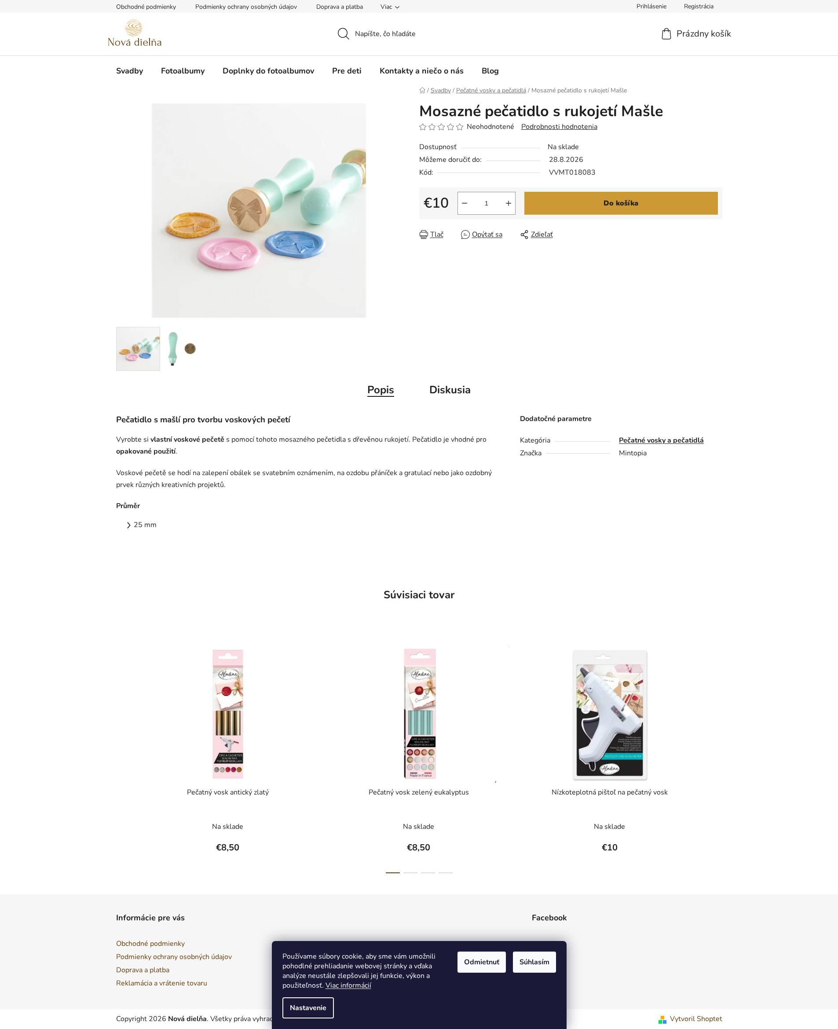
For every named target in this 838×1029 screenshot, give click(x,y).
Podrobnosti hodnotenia (559, 127)
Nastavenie (308, 1008)
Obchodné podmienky (146, 7)
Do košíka (621, 203)
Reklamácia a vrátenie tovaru (161, 983)
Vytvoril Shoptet (696, 1019)
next (715, 757)
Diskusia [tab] (450, 390)
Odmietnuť (481, 962)
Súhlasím (534, 962)
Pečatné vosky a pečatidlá (661, 440)
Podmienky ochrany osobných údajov (246, 7)
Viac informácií (348, 985)
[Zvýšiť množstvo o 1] (508, 203)
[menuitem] (129, 71)
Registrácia (699, 6)
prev (123, 757)
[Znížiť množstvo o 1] (464, 203)
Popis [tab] (380, 390)
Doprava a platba (339, 7)
